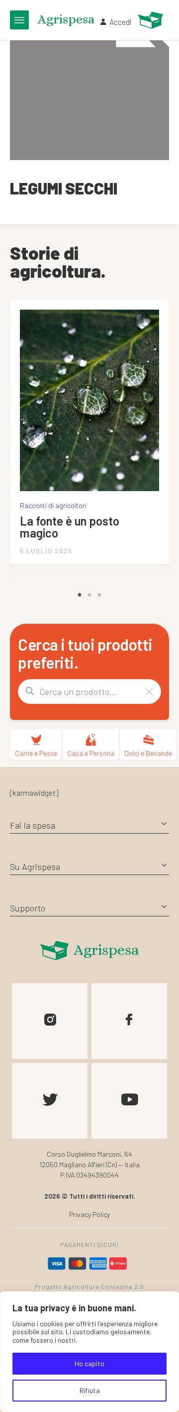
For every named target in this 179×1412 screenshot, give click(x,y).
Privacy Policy (89, 1214)
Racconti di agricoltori (53, 505)
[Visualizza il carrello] (150, 20)
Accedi (120, 21)
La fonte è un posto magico (69, 527)
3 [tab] (99, 595)
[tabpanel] (89, 432)
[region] (89, 1351)
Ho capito (89, 1363)
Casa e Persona (90, 753)
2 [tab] (89, 595)
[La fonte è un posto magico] (89, 400)
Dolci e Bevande (148, 753)
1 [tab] (80, 595)
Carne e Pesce (36, 753)
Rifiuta (90, 1390)
